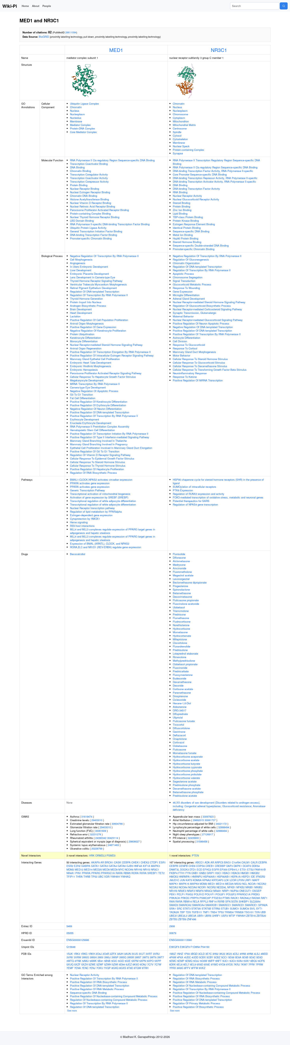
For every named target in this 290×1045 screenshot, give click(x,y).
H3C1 (218, 873)
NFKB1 (231, 887)
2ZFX (113, 954)
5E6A (238, 957)
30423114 (112, 838)
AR (102, 862)
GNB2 (202, 873)
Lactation (75, 316)
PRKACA (174, 898)
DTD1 (193, 869)
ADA (207, 862)
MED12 (79, 869)
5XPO (150, 961)
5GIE (128, 961)
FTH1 (181, 873)
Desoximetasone (182, 596)
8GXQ (114, 968)
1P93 (187, 954)
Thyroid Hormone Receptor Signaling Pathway (96, 281)
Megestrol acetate (183, 575)
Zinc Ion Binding (182, 210)
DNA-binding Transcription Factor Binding (93, 235)
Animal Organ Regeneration (85, 348)
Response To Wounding (186, 288)
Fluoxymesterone (183, 675)
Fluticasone (179, 749)
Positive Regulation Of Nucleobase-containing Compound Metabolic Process (113, 996)
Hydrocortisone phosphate (188, 771)
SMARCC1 (225, 905)
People (46, 6)
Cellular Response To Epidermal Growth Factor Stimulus (102, 458)
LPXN (240, 880)
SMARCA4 (198, 905)
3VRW (77, 957)
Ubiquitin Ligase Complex (84, 103)
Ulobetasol (179, 607)
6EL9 (193, 964)
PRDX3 (255, 894)
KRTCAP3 (217, 880)
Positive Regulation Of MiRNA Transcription (198, 380)
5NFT (218, 961)
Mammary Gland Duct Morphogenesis (194, 352)
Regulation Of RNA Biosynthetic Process (93, 473)
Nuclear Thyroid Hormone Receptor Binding (94, 217)
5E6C (252, 957)
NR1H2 (138, 869)
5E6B (245, 957)
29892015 (198, 820)
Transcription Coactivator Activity (89, 178)
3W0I (100, 957)
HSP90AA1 (209, 876)
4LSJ (257, 954)
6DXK (172, 964)
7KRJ (237, 964)
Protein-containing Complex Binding (90, 213)
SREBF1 (152, 873)
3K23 (229, 954)
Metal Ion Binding (183, 235)
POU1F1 (210, 894)
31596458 (201, 841)
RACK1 (235, 898)
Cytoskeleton (180, 139)
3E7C (208, 954)
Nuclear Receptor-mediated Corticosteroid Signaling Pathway (207, 309)
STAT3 (187, 908)
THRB (86, 876)
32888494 (223, 827)
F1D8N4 (195, 947)
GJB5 (129, 866)
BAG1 (227, 862)
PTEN (195, 855)
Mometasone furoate (184, 753)
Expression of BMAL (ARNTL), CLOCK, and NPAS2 (99, 543)
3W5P (114, 957)
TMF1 (206, 912)
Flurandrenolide (181, 646)
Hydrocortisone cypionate (187, 767)
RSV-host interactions (82, 526)
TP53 (94, 876)
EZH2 (77, 866)
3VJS (135, 954)
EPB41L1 (233, 869)
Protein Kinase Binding (186, 220)
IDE (253, 876)
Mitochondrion (181, 121)
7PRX (172, 968)
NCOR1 (202, 887)
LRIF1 (248, 880)
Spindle (177, 132)
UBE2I (173, 915)
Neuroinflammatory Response (190, 373)
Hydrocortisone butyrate (186, 763)
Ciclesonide (179, 700)
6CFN (261, 961)
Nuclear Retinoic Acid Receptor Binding (92, 206)
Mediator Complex (80, 125)
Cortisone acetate (183, 689)
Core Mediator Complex (83, 132)
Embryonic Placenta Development (89, 274)
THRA (79, 876)
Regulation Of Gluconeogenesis (191, 259)
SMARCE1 (251, 905)
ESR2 (69, 866)
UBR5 (208, 915)
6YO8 (222, 964)
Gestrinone (179, 732)
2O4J (99, 954)
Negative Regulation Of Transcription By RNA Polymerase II (104, 256)
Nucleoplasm (77, 114)
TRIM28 (238, 912)
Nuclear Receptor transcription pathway (92, 508)
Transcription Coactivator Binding (89, 164)
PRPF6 (194, 898)
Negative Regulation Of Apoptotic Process (94, 391)
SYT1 (259, 908)
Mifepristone (180, 639)
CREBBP (220, 866)
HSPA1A (236, 876)
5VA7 (246, 961)
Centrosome (180, 128)
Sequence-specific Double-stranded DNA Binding (201, 245)
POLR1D (199, 894)
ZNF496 (191, 919)
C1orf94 (236, 862)
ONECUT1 (245, 891)
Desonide (178, 685)
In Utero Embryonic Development (89, 266)
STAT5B (206, 908)
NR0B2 (258, 887)
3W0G (85, 957)
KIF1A (146, 866)
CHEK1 (135, 862)
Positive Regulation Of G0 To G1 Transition (94, 451)
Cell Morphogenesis (81, 259)
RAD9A (256, 898)
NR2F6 (200, 891)
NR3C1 (219, 49)
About (35, 6)
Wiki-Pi (9, 6)
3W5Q (122, 957)
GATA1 (95, 866)
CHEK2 (145, 862)
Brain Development (81, 309)
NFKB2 (240, 887)
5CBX (202, 957)
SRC (179, 908)
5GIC (114, 961)
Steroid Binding (181, 203)
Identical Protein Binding (187, 228)
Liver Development (80, 270)
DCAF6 (247, 866)
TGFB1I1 (197, 912)
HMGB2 (254, 873)
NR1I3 (146, 869)
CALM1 (245, 862)
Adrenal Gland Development (189, 298)
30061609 (100, 831)
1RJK (69, 954)
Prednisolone (180, 650)
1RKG (84, 954)
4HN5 (243, 954)
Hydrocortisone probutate (187, 774)
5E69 (231, 957)
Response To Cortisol (185, 348)
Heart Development (81, 313)
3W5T (138, 957)
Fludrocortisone (181, 621)
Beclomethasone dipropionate (190, 582)
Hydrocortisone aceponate (188, 756)
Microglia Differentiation (186, 295)
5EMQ (188, 961)
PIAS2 (189, 894)
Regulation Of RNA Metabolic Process (195, 982)
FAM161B (260, 869)
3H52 (215, 954)
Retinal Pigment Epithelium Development (93, 288)
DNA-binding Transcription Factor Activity (196, 188)
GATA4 (113, 866)
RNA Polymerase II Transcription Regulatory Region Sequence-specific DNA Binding (216, 162)
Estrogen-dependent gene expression (91, 515)
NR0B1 (249, 887)
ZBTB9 (182, 919)
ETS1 (243, 869)
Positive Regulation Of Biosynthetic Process (198, 1007)
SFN (227, 901)
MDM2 (70, 869)
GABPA (85, 866)
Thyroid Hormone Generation (86, 298)
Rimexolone (179, 657)
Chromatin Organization (186, 263)
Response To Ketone (185, 377)
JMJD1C (174, 880)
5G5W (203, 961)
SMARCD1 (238, 905)
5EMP (180, 961)
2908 (172, 926)
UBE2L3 (182, 915)
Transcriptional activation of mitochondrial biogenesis (100, 494)
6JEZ (129, 964)
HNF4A (138, 866)
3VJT (142, 954)
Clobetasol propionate (185, 664)
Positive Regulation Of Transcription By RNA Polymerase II (104, 416)
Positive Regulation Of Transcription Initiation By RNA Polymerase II (109, 433)
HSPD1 (245, 876)
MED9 (114, 869)
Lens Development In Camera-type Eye (92, 277)
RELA (196, 901)
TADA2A (174, 912)
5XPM (134, 961)
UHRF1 (216, 915)
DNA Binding (77, 167)
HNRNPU (197, 876)
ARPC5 (219, 862)
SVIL (252, 908)
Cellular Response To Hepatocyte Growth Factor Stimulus (103, 377)
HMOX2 (173, 876)
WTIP (232, 915)
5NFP (211, 961)
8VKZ (202, 968)
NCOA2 (261, 884)
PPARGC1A (108, 873)
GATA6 (122, 866)
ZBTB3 (173, 919)
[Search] (284, 5)
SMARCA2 (185, 905)
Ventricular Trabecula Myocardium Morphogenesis (98, 284)
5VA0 (240, 961)
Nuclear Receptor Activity (187, 196)
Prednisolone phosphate (186, 785)
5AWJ (85, 961)
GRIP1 (210, 873)
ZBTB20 (261, 915)
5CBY (210, 957)
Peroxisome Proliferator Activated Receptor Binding (99, 210)
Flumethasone (181, 618)
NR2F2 (191, 891)
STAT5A (196, 908)
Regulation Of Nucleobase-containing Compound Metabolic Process (108, 1000)
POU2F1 (220, 894)
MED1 (116, 49)
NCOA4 (183, 887)
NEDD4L (221, 887)
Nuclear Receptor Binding (84, 188)
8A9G (180, 968)
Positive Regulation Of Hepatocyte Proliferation (97, 469)
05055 (69, 933)
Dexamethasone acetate (187, 788)
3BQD (194, 954)
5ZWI (115, 964)
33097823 (208, 816)
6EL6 (179, 964)
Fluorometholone (182, 572)
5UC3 (232, 961)
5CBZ (217, 957)
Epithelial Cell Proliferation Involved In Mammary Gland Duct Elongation (111, 448)
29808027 (134, 841)
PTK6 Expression (183, 490)
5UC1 (225, 961)
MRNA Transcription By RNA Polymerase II (95, 384)
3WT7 (160, 957)
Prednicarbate (181, 671)
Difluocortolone (181, 728)
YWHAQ (125, 876)
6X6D (200, 964)
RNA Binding (180, 192)
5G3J (196, 961)
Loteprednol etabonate (185, 653)
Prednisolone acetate (185, 795)
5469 (69, 926)
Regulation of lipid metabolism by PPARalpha (96, 511)
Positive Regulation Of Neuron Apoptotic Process (201, 323)
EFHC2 (207, 869)
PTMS (226, 898)
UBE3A (192, 915)
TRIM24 (229, 912)
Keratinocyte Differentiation (85, 338)
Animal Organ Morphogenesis (87, 323)
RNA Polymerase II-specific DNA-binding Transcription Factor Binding (110, 224)
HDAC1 (226, 873)
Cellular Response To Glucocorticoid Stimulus (199, 362)
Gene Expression (183, 291)
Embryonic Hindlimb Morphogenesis (90, 366)
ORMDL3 (100, 855)
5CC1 (224, 957)
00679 (172, 933)
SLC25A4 (255, 901)
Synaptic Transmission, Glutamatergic (194, 313)
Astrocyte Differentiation (186, 338)
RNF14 (213, 901)
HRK (91, 855)
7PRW (259, 964)
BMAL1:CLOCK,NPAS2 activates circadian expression (101, 479)
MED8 (106, 869)
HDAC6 (235, 873)
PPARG (95, 873)
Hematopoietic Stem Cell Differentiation (92, 430)
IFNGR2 (260, 876)
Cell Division (180, 341)
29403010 (96, 820)
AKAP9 (95, 862)
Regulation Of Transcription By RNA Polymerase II (99, 295)
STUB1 (225, 908)
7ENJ (92, 968)
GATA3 (104, 866)
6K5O (136, 964)
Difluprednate (180, 714)
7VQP (107, 968)
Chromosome (180, 114)
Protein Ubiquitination (82, 334)
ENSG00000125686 (77, 940)
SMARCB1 (211, 905)
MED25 (97, 869)
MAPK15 (184, 884)
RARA (119, 873)
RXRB (221, 901)
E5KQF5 (174, 947)
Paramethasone (182, 692)
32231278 (95, 834)
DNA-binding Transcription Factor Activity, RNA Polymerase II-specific (213, 171)
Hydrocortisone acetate (186, 760)
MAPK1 (173, 884)
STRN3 (216, 908)
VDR (106, 876)
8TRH (145, 968)
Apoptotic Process (183, 274)
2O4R (106, 954)
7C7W (157, 964)
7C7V (150, 964)
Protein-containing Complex (188, 150)
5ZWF (99, 964)
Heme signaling (79, 522)
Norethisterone (181, 625)
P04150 (205, 947)
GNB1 (194, 873)
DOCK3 (184, 869)
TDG (188, 912)
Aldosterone (179, 707)
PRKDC (185, 898)
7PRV (251, 964)
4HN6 (250, 954)
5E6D (259, 957)
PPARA (86, 873)
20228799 (96, 848)
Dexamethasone (182, 682)
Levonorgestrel (181, 579)
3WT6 (153, 957)
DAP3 (229, 866)
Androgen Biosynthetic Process (88, 306)
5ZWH (107, 964)
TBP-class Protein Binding (188, 217)
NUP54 (234, 891)
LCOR (233, 880)
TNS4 (213, 912)
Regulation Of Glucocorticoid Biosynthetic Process (202, 306)
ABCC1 (199, 862)
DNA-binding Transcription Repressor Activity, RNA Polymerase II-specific (215, 178)
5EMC (172, 961)
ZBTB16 (251, 915)
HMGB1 (245, 873)
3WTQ (70, 961)
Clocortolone (180, 643)
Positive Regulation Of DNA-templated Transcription (99, 412)
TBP (182, 912)
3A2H (120, 954)
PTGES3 (217, 898)
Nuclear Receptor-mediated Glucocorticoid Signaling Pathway (208, 320)
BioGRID (44, 36)
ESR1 (162, 862)
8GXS (122, 968)
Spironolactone (181, 589)
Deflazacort (179, 735)
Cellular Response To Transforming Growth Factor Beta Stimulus (210, 369)
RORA (135, 873)
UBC (100, 876)
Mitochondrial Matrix (184, 125)
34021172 (221, 823)
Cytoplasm (179, 118)
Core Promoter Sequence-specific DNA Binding (200, 174)
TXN (257, 912)
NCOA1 (252, 884)
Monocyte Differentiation (84, 341)
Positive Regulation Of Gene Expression (93, 327)
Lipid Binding (180, 213)
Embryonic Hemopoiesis (84, 369)
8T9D (130, 968)
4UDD (195, 957)
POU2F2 (231, 894)
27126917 (207, 834)
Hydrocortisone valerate (186, 778)
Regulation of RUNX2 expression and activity (198, 494)
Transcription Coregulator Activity (89, 174)
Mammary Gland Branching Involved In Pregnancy (99, 444)
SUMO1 (234, 908)
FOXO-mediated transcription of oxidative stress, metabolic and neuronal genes (218, 497)
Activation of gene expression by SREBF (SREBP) (99, 497)
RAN (172, 901)
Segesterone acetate (184, 781)
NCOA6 (129, 869)
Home (25, 6)
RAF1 (264, 898)
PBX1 (172, 894)
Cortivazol (178, 742)
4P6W (172, 957)
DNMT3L (174, 869)
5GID (121, 961)
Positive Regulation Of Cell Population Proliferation (99, 320)
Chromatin (76, 107)
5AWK (93, 961)
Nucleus (74, 111)
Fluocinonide (180, 668)
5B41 (100, 961)
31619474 (86, 816)
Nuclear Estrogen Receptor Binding (90, 192)
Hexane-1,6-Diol (182, 703)
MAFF (255, 880)
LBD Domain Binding (82, 220)
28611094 (70, 32)
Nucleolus (75, 118)
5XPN (142, 961)
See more (72, 1010)
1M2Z (172, 954)
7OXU (99, 968)
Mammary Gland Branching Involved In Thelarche (98, 441)
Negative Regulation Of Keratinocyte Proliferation (98, 330)
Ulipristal (178, 717)
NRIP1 (226, 891)
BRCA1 (109, 862)
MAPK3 (155, 866)
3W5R (130, 957)
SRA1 (172, 908)
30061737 (210, 820)
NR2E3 (182, 891)
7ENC (85, 968)
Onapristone (180, 739)
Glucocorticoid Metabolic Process (192, 284)
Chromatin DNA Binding (83, 196)
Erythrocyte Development (84, 419)
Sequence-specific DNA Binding (191, 231)
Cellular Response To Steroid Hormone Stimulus (97, 462)
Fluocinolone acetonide (186, 604)
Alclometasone (181, 561)
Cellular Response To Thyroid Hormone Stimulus (97, 465)
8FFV (187, 968)
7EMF (69, 968)
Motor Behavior (181, 355)
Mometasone (180, 632)
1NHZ (180, 954)
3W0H (93, 957)
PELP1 (181, 894)
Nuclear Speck (181, 146)
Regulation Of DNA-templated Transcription (94, 291)
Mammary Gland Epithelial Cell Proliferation (95, 359)
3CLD (201, 954)
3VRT (149, 954)
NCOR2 (211, 887)
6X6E (207, 964)
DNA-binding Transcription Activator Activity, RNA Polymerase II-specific (214, 181)
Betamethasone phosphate (188, 792)
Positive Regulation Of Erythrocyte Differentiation (98, 405)
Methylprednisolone (184, 660)
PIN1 (78, 873)
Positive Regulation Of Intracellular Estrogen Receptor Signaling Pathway (112, 355)
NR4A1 (70, 873)
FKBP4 (173, 873)
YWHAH (115, 876)
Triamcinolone (181, 611)
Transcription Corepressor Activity (89, 181)
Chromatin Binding (80, 171)
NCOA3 (173, 887)
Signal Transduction (184, 281)
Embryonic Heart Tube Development (90, 362)
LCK (226, 880)
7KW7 (244, 964)
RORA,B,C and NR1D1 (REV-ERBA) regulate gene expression (105, 547)
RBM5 (127, 873)
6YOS (229, 964)
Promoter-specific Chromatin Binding (91, 238)
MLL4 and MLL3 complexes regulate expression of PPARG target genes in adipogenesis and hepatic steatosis (112, 531)
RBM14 (187, 901)
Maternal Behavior (183, 316)
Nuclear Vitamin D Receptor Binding (90, 203)
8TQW (137, 968)
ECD (199, 869)
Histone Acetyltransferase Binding (89, 199)
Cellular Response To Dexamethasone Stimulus (200, 366)
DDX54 (256, 866)
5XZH (84, 964)
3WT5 (145, 957)
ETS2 (250, 869)
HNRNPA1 (185, 876)
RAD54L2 (245, 898)
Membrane (76, 121)
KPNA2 (206, 880)
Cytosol (177, 135)
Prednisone (179, 614)
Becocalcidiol (77, 554)
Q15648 (70, 947)
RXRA (143, 873)
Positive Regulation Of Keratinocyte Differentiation (98, 401)
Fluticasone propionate (186, 600)
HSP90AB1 (223, 876)
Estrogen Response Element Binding (194, 224)
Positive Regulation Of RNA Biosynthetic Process (98, 982)
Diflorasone (179, 557)
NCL (244, 884)
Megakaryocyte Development (86, 380)
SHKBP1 (244, 901)
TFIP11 (70, 876)
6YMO (214, 964)
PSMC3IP (205, 898)
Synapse (178, 153)
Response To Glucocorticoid (189, 345)
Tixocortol (178, 724)
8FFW (194, 968)
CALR (254, 862)
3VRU (156, 954)
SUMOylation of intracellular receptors (194, 487)
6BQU (253, 961)
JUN (182, 880)
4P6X (180, 957)
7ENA (77, 968)
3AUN (127, 954)
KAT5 (189, 880)
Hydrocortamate (182, 636)
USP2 (224, 915)
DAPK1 (238, 866)
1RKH (91, 954)
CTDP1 (154, 862)
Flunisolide (179, 554)
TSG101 (249, 912)
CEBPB (173, 866)
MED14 (88, 869)
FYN (188, 873)
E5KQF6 (185, 947)
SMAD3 (173, 905)
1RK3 (77, 954)
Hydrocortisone (181, 628)
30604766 (117, 823)
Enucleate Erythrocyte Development (90, 423)
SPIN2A (263, 905)
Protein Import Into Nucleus (85, 302)
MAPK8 (194, 884)
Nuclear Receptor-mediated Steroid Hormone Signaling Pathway (106, 345)
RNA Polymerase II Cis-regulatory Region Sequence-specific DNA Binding (112, 160)
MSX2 (237, 884)
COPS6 (200, 866)
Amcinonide (179, 568)
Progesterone (180, 586)
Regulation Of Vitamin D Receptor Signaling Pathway (100, 455)
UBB (263, 912)
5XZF (77, 964)
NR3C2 (208, 891)
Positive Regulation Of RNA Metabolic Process (97, 989)
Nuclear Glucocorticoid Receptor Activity (196, 199)
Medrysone (179, 565)
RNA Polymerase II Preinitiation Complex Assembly (99, 426)
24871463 (113, 845)
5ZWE (92, 964)
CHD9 (192, 866)
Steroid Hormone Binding (187, 242)
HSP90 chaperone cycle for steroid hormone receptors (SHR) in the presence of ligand (218, 481)
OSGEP (256, 891)
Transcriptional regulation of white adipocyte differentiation (103, 501)
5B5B (107, 961)
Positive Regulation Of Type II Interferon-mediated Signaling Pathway (109, 437)
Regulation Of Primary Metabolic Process (196, 1003)
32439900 (193, 838)
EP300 (223, 869)
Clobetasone (180, 746)
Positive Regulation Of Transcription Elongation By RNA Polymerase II (110, 352)
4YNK (78, 961)
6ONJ (143, 964)
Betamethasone (182, 593)
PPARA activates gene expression (89, 483)
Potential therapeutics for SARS (191, 501)
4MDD (264, 954)
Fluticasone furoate (184, 721)
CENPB (183, 866)
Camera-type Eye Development (88, 387)
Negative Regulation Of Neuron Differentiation (96, 409)
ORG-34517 (179, 710)
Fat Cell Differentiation (82, 398)
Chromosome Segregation (187, 277)
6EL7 (186, 964)
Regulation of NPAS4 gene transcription (195, 504)
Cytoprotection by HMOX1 (85, 519)
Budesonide (179, 678)
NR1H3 (173, 891)
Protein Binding (78, 185)
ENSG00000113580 (180, 940)
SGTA (234, 901)
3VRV (69, 957)
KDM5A (197, 880)
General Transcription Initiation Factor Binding (96, 231)
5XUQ (69, 964)
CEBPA (126, 862)
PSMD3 (111, 855)
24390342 (100, 838)
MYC (121, 869)
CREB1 (210, 866)
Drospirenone (180, 696)
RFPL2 (204, 901)
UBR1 (200, 915)
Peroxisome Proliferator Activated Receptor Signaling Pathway (105, 373)
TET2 (161, 873)
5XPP (157, 961)
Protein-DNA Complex (82, 128)
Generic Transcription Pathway (87, 490)
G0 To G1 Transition (81, 394)
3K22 (222, 954)
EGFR (215, 869)
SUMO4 (244, 908)
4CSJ (236, 954)
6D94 (122, 964)
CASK (117, 862)
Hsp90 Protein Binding (185, 238)
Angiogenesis (77, 263)
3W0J (107, 957)
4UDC (187, 957)
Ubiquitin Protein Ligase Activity (88, 228)
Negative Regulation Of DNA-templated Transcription (203, 327)
